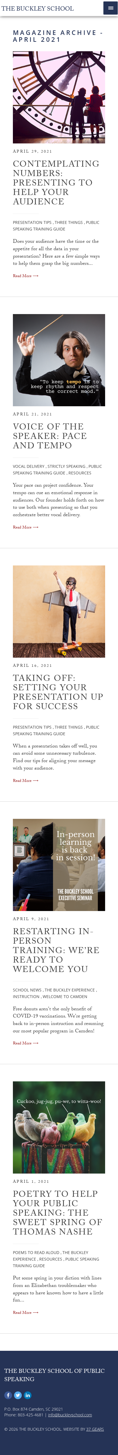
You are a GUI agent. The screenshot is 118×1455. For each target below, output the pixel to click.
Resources (79, 473)
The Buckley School (37, 10)
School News (27, 990)
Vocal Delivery (28, 466)
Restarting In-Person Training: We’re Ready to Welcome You (56, 952)
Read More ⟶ (25, 276)
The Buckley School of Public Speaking (54, 1376)
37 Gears (95, 1429)
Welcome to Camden (65, 996)
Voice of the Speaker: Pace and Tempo (50, 437)
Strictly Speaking (66, 466)
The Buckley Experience (70, 990)
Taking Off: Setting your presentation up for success (58, 693)
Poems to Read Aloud (36, 1252)
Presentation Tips (32, 222)
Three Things (69, 222)
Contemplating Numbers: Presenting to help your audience (56, 184)
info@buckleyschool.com (70, 1414)
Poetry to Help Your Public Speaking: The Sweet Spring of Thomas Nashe (58, 1214)
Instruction (26, 996)
